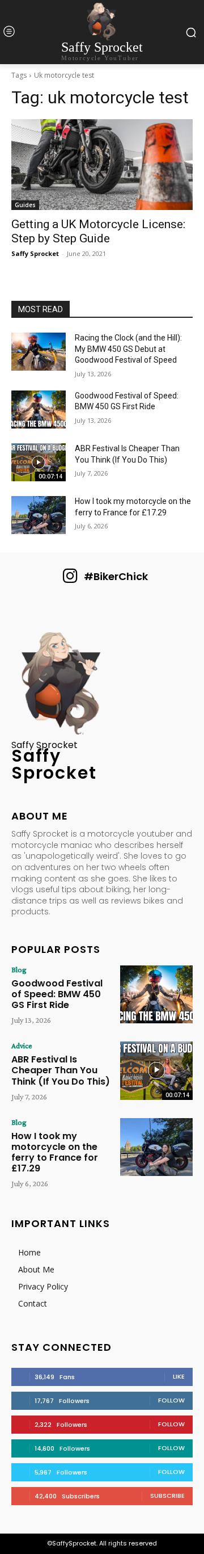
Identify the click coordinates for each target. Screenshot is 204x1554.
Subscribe (167, 1495)
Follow (171, 1400)
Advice (21, 1045)
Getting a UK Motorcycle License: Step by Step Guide (98, 231)
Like (179, 1376)
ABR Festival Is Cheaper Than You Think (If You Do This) (60, 1070)
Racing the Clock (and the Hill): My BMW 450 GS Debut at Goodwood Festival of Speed (128, 348)
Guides (25, 205)
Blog (19, 969)
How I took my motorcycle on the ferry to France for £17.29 (54, 1152)
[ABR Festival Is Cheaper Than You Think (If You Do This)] (38, 462)
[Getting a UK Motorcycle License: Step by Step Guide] (102, 164)
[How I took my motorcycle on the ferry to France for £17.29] (38, 515)
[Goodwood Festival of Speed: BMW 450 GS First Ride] (38, 409)
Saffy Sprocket (35, 253)
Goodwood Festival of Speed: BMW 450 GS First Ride (57, 994)
